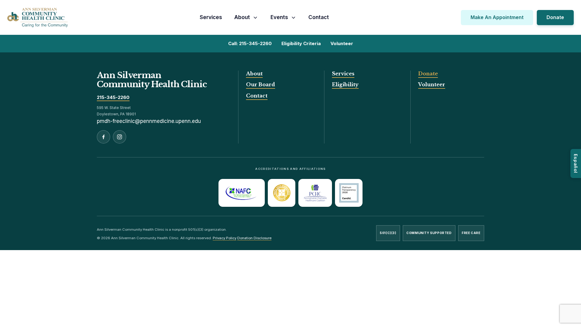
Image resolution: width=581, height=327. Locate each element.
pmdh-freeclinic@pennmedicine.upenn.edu (149, 121)
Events (279, 17)
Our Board (260, 84)
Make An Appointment (497, 17)
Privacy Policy (224, 238)
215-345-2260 (113, 97)
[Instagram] (119, 137)
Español (576, 163)
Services (211, 17)
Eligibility (345, 84)
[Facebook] (103, 137)
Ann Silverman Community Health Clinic (152, 80)
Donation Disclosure (254, 238)
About (242, 17)
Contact (318, 17)
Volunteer (431, 84)
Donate (555, 17)
